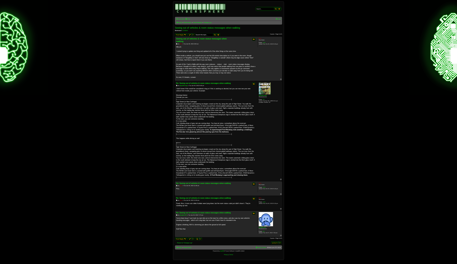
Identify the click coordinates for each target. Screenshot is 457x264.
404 (264, 231)
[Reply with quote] (253, 39)
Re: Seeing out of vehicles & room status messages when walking (203, 83)
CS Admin (185, 30)
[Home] (200, 8)
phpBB (222, 251)
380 (264, 99)
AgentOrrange (263, 95)
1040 (264, 42)
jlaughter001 (262, 227)
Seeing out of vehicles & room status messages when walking (207, 27)
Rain (260, 38)
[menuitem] (187, 19)
